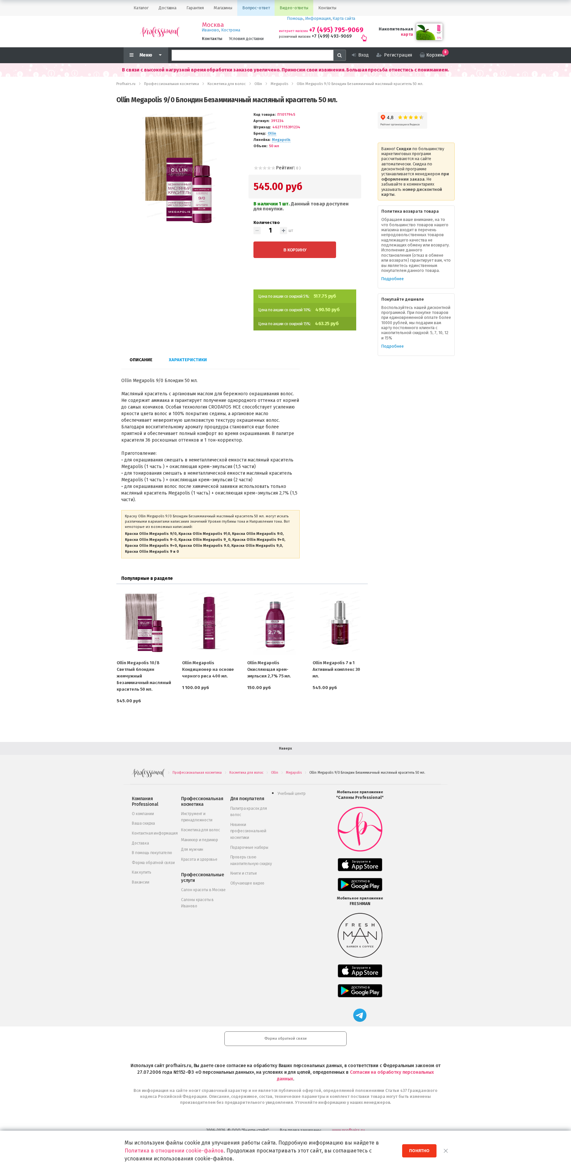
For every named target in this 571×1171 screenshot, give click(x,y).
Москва (213, 24)
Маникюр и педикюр (199, 840)
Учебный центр (292, 793)
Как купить (141, 872)
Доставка (140, 843)
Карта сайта (344, 18)
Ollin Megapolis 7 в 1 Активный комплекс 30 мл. (336, 669)
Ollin (272, 133)
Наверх (285, 748)
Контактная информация (155, 833)
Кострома (230, 29)
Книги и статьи (243, 873)
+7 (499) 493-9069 (332, 36)
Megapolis (281, 140)
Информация (318, 18)
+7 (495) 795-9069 (336, 30)
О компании (143, 813)
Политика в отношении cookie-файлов (174, 1151)
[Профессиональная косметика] (160, 31)
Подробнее (392, 278)
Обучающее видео (247, 883)
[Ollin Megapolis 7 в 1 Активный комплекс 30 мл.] (340, 623)
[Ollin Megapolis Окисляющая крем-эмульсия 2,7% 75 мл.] (274, 623)
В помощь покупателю (152, 852)
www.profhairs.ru (348, 1130)
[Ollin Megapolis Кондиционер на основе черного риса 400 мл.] (209, 623)
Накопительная (396, 28)
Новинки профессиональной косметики (248, 831)
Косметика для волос (200, 830)
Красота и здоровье (199, 859)
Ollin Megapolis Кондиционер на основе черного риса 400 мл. (208, 669)
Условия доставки (246, 38)
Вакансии (140, 882)
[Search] (339, 55)
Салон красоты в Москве (203, 890)
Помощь (295, 18)
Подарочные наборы (249, 847)
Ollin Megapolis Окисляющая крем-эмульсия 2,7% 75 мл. (269, 669)
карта (407, 34)
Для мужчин (192, 849)
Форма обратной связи (153, 862)
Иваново (210, 29)
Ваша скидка (143, 823)
